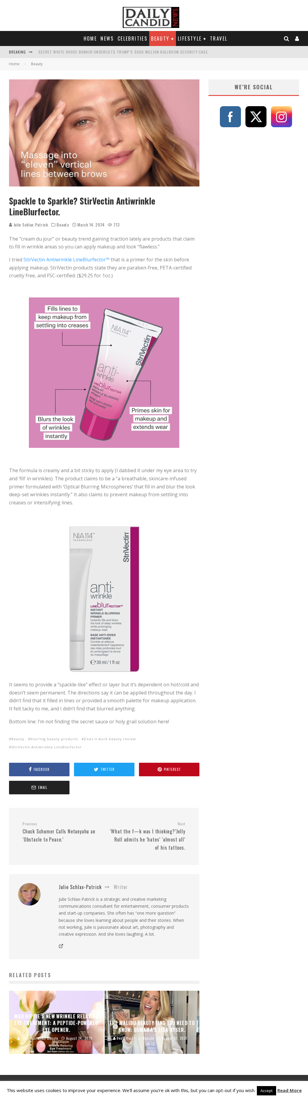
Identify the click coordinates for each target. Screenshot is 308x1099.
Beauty (160, 38)
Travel (218, 38)
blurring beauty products (54, 739)
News (107, 38)
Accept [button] (266, 1090)
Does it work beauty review (110, 739)
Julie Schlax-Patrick (30, 224)
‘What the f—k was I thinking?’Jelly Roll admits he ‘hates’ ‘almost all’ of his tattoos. (147, 836)
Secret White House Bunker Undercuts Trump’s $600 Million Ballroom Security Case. (123, 51)
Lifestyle (190, 38)
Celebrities (132, 38)
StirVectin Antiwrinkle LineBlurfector (46, 747)
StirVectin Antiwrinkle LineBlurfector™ (66, 259)
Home (90, 38)
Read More (289, 1090)
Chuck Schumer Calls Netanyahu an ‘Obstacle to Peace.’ (59, 832)
